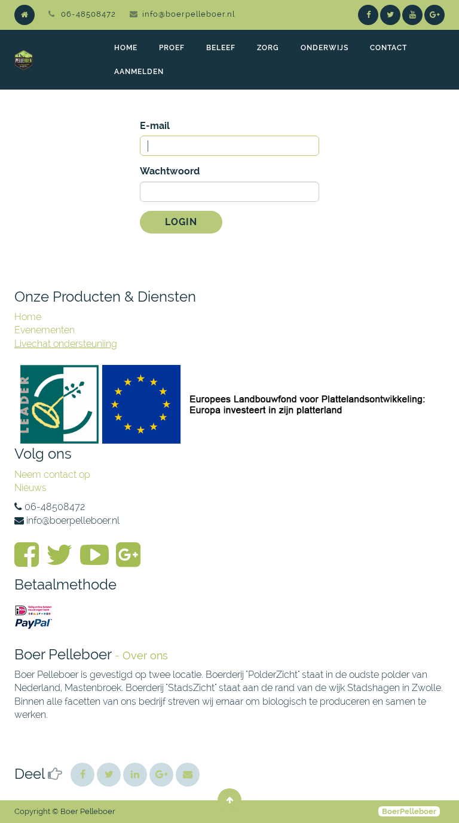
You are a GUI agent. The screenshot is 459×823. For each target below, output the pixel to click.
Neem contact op (52, 474)
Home (27, 317)
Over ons (145, 655)
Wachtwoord (170, 171)
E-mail (155, 125)
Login (181, 222)
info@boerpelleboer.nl (188, 14)
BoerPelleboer (409, 811)
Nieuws (30, 487)
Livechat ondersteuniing (65, 343)
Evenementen (44, 330)
